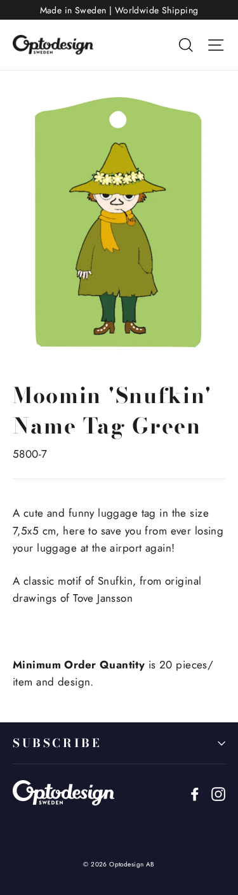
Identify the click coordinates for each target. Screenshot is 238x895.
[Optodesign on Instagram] (218, 793)
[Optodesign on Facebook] (195, 793)
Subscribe (57, 743)
